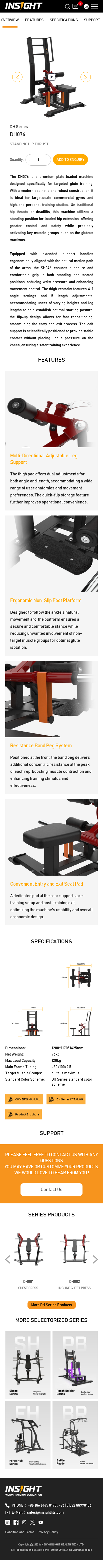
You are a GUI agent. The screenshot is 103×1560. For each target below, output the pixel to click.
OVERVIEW (10, 20)
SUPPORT (92, 20)
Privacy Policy (48, 1532)
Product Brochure (27, 1114)
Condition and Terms (19, 1532)
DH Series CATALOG (69, 1099)
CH (86, 6)
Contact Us (51, 1189)
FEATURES (34, 20)
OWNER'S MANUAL (27, 1099)
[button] (17, 77)
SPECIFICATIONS (64, 20)
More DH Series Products (51, 1305)
